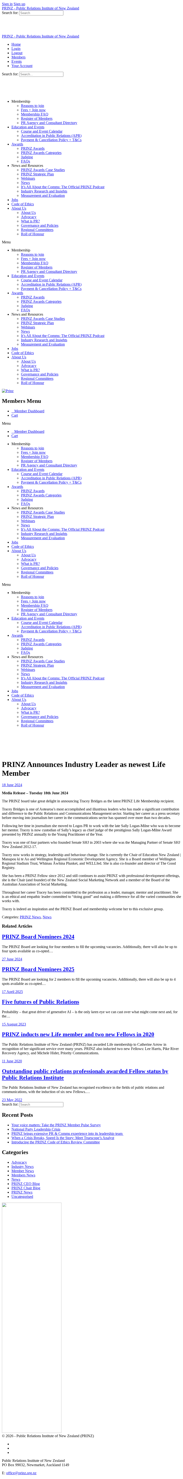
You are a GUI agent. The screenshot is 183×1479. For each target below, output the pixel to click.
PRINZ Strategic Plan (37, 174)
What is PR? (30, 221)
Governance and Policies (39, 225)
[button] (91, 242)
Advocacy (28, 217)
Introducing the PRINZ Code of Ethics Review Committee (55, 1142)
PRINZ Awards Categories (41, 153)
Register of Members (36, 118)
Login (15, 49)
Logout (16, 53)
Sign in (7, 4)
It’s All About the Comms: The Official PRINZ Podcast (62, 187)
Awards (17, 144)
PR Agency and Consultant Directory (49, 123)
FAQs (25, 161)
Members (18, 57)
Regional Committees (37, 230)
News (25, 183)
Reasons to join (32, 106)
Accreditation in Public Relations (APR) (51, 136)
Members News (23, 1175)
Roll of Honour (32, 234)
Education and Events (27, 127)
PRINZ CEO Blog (25, 1184)
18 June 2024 (12, 785)
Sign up (19, 4)
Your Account (21, 66)
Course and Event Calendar (41, 131)
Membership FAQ (34, 114)
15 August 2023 (14, 1024)
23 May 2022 (12, 1100)
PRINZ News (30, 917)
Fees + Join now (33, 110)
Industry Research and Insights (44, 191)
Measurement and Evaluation (43, 195)
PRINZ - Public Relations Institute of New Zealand (40, 8)
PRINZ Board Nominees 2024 (38, 937)
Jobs (14, 200)
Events (16, 61)
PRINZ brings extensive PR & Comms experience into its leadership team (67, 1134)
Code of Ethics (22, 204)
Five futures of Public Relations (40, 1002)
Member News (22, 1171)
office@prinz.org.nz (21, 1473)
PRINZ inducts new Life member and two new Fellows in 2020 (78, 1034)
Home (16, 44)
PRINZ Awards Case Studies (43, 170)
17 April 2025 (12, 992)
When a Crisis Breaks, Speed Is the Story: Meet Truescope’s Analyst (62, 1138)
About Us (18, 208)
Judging (27, 157)
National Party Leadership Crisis (35, 1129)
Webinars (28, 178)
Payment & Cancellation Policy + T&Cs (51, 140)
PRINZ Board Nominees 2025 (38, 969)
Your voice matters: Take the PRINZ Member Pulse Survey (56, 1125)
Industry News (22, 1167)
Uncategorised (22, 1197)
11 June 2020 (12, 1061)
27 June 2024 (12, 959)
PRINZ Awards (33, 148)
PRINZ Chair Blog (25, 1188)
